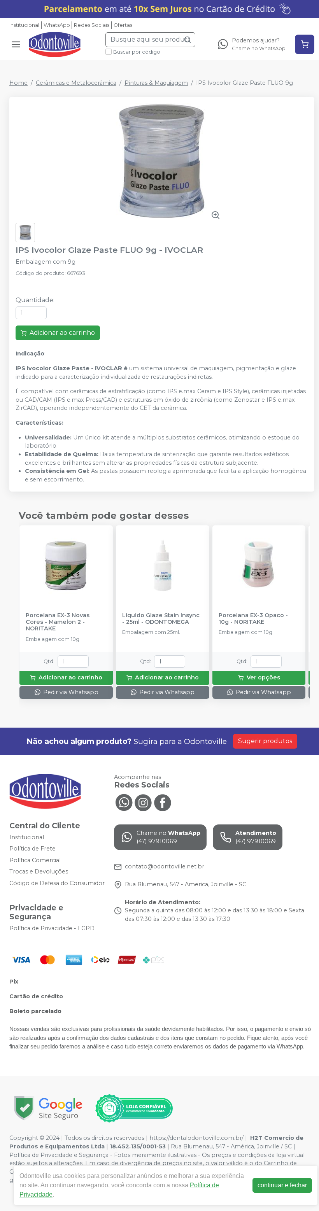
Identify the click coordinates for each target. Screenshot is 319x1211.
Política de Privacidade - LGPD (52, 928)
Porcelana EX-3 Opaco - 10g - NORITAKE (253, 618)
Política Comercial (35, 860)
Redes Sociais (91, 25)
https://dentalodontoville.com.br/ (196, 1137)
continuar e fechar (282, 1185)
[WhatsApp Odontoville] (123, 801)
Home (18, 82)
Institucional (24, 25)
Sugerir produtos (265, 741)
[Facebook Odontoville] (162, 801)
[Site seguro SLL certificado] (48, 1108)
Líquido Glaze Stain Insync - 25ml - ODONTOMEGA (161, 618)
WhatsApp (57, 25)
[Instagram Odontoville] (143, 801)
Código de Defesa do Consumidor (57, 883)
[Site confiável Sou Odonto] (134, 1108)
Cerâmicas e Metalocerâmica (76, 82)
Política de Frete (32, 848)
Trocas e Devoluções (38, 871)
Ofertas (123, 25)
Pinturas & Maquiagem (156, 82)
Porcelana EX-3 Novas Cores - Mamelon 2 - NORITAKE (57, 622)
